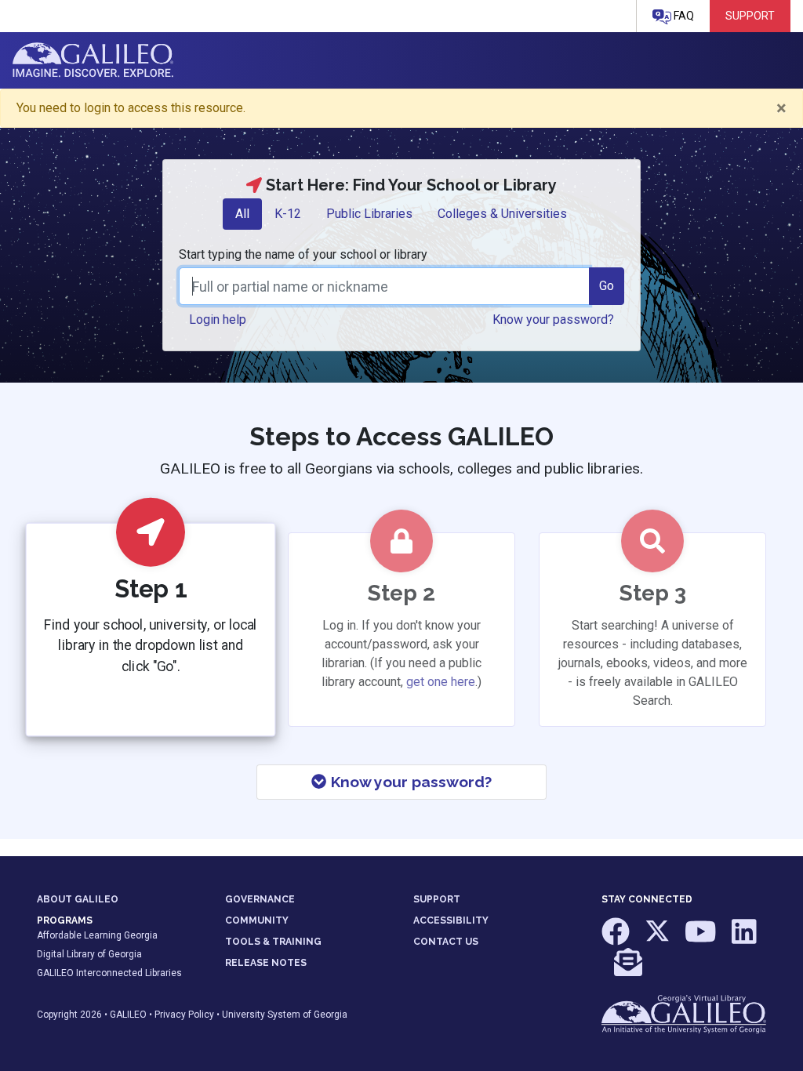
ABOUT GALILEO (77, 899)
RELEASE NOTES (266, 962)
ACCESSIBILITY (451, 920)
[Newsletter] (628, 969)
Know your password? (409, 781)
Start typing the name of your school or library (303, 254)
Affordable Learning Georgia (97, 935)
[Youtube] (702, 938)
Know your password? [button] (553, 319)
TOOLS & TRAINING (273, 941)
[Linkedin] (744, 938)
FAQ (682, 15)
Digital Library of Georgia (89, 954)
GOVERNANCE (260, 899)
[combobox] (384, 286)
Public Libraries (369, 213)
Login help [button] (217, 319)
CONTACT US (445, 941)
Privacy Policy (184, 1014)
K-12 (287, 213)
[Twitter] (658, 938)
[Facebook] (616, 938)
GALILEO (128, 1014)
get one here (440, 681)
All (242, 213)
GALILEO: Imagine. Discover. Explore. (93, 60)
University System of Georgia (284, 1014)
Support (750, 15)
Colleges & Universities (502, 213)
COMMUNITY (257, 920)
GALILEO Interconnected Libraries (109, 973)
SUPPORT (436, 899)
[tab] (242, 214)
